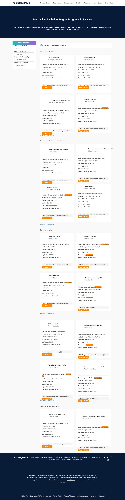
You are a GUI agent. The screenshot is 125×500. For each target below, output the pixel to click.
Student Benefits (54, 459)
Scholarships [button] (57, 3)
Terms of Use (77, 459)
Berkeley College (52, 187)
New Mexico (93, 369)
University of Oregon (54, 236)
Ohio (94, 188)
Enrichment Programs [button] (83, 3)
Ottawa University (53, 276)
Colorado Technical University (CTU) (59, 100)
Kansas (55, 152)
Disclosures (93, 496)
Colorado (61, 102)
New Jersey (57, 189)
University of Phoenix (90, 99)
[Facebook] (104, 457)
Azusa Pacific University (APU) (57, 365)
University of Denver (90, 236)
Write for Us (96, 457)
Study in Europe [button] (98, 3)
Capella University (53, 57)
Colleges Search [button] (45, 3)
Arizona (91, 101)
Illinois (97, 151)
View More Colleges (46, 135)
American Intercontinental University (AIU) (100, 149)
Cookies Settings (82, 496)
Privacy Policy (66, 459)
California (55, 367)
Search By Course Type (22, 57)
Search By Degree (20, 51)
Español (102, 496)
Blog (106, 3)
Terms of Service (69, 496)
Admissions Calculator (63, 457)
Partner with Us (85, 457)
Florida (89, 418)
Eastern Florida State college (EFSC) (94, 416)
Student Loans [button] (69, 3)
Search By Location (21, 63)
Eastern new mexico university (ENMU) (95, 367)
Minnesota (59, 59)
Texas (90, 327)
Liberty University (89, 57)
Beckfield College (53, 324)
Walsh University (89, 186)
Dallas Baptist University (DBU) (93, 325)
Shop (111, 3)
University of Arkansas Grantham (58, 150)
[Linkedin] (111, 457)
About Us (75, 457)
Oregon (55, 238)
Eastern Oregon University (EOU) (57, 414)
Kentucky (56, 326)
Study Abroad (35, 457)
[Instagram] (108, 459)
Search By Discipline (21, 45)
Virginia (93, 59)
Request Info (47, 87)
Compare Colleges (47, 457)
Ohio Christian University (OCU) (93, 278)
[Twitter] (108, 457)
